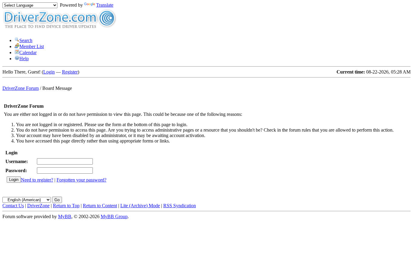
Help (24, 58)
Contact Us (13, 205)
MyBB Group (114, 216)
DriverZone (38, 205)
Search (25, 40)
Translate (104, 5)
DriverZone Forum (20, 88)
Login (49, 71)
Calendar (28, 52)
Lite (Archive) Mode (140, 205)
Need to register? (37, 179)
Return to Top (66, 205)
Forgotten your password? (81, 179)
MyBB (64, 216)
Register (70, 71)
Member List (31, 46)
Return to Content (100, 205)
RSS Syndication (179, 205)
